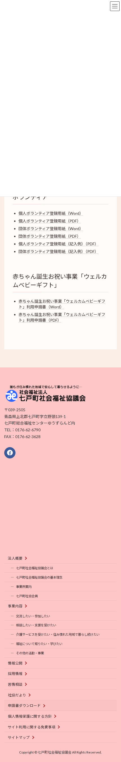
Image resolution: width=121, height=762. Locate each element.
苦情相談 (15, 684)
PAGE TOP (112, 733)
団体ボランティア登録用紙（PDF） (50, 236)
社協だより (17, 695)
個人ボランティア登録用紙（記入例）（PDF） (58, 243)
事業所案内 (24, 586)
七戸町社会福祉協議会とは (34, 568)
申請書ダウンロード (24, 705)
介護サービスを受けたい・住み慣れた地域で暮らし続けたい (58, 634)
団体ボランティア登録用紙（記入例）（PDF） (58, 251)
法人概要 (15, 558)
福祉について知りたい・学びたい (39, 644)
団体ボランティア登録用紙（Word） (51, 228)
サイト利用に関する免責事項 (31, 727)
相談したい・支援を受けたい (36, 625)
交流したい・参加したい (33, 616)
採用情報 (15, 674)
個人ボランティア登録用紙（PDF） (50, 220)
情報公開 (15, 663)
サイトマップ (19, 737)
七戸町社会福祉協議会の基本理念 (39, 577)
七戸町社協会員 (27, 596)
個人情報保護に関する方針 (30, 716)
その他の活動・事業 (30, 653)
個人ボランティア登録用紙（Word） (51, 213)
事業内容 (15, 606)
